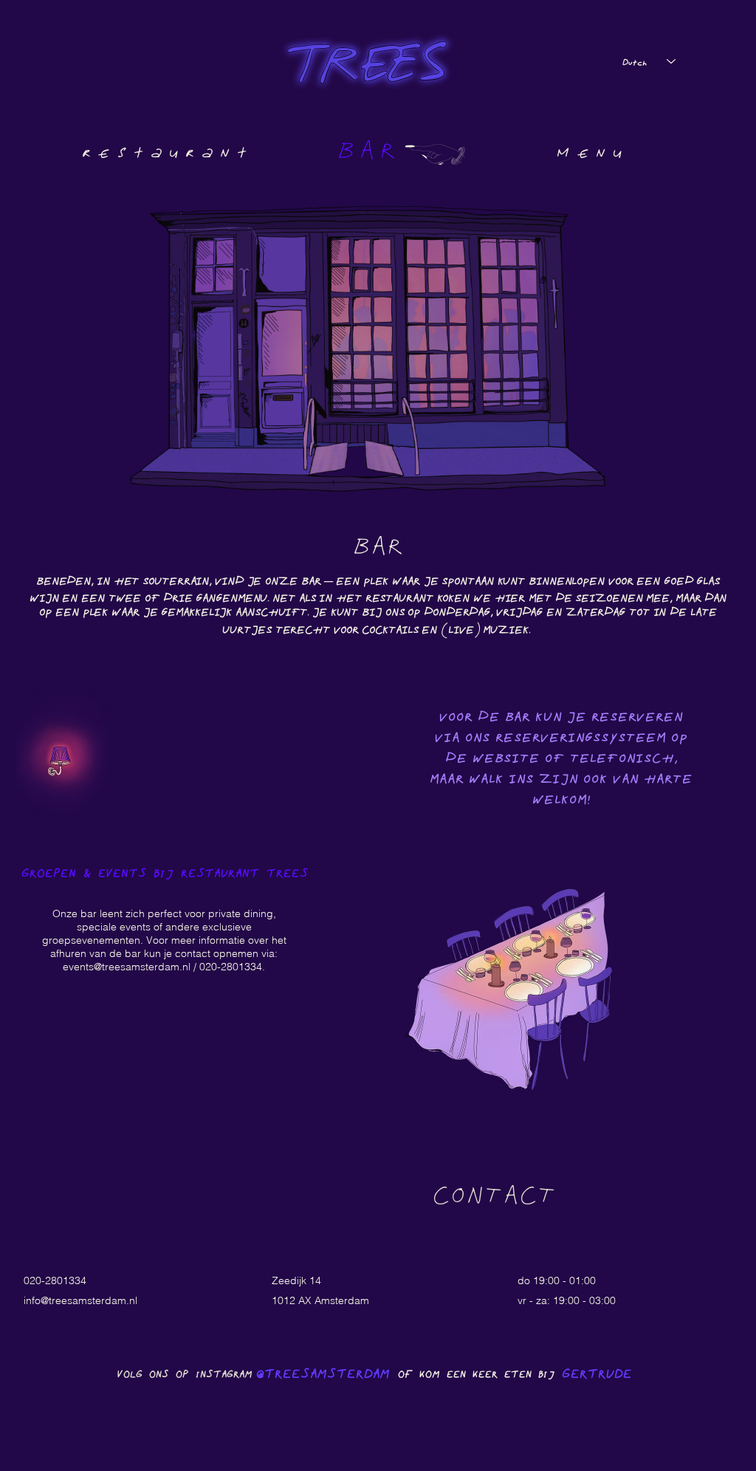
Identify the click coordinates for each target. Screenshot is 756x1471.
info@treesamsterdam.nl (80, 1300)
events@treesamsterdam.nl (126, 966)
